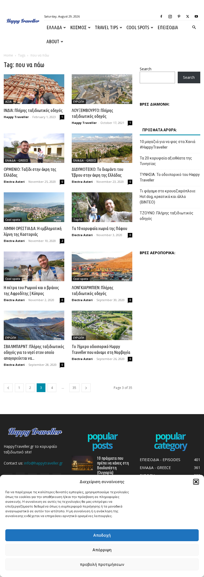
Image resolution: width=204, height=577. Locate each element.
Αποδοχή (102, 535)
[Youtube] (196, 16)
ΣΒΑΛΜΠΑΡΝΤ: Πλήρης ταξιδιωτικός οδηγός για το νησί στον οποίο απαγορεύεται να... (34, 352)
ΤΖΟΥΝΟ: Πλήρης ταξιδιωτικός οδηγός (166, 216)
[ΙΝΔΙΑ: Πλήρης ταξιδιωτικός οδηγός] (34, 89)
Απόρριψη (102, 549)
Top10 (77, 220)
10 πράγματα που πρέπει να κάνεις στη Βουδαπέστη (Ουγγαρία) (113, 465)
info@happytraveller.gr (43, 463)
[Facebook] (161, 16)
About (52, 41)
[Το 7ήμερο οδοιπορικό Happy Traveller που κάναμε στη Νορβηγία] (102, 325)
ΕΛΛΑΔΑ (54, 27)
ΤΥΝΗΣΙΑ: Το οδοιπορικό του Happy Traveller (170, 177)
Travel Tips (106, 27)
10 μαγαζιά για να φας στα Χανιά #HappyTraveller (167, 144)
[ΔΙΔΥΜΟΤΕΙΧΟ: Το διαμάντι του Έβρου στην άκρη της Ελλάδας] (102, 148)
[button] (196, 481)
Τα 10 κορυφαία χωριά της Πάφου (99, 228)
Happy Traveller (16, 117)
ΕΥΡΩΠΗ (78, 101)
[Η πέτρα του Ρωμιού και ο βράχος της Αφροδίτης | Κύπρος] (34, 266)
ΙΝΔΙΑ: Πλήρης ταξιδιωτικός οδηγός (33, 110)
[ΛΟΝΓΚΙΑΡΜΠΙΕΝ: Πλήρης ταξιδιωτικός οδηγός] (102, 266)
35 (74, 387)
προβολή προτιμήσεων (102, 564)
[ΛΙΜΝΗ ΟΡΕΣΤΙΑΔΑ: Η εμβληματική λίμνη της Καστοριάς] (34, 207)
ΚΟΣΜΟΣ (78, 27)
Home (8, 55)
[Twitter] (188, 16)
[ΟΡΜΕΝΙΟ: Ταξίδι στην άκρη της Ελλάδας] (34, 148)
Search (145, 68)
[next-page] (86, 387)
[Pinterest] (179, 16)
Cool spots (137, 27)
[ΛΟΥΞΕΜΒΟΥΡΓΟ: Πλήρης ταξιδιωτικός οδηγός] (102, 89)
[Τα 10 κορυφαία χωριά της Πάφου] (102, 207)
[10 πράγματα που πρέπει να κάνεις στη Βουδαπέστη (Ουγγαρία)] (82, 463)
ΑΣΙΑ (8, 101)
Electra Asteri (14, 182)
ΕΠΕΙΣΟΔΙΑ (168, 27)
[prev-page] (8, 387)
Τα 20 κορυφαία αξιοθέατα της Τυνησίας (166, 161)
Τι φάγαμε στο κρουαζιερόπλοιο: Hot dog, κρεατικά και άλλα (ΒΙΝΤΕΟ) (168, 196)
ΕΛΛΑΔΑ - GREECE (16, 160)
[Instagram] (170, 16)
